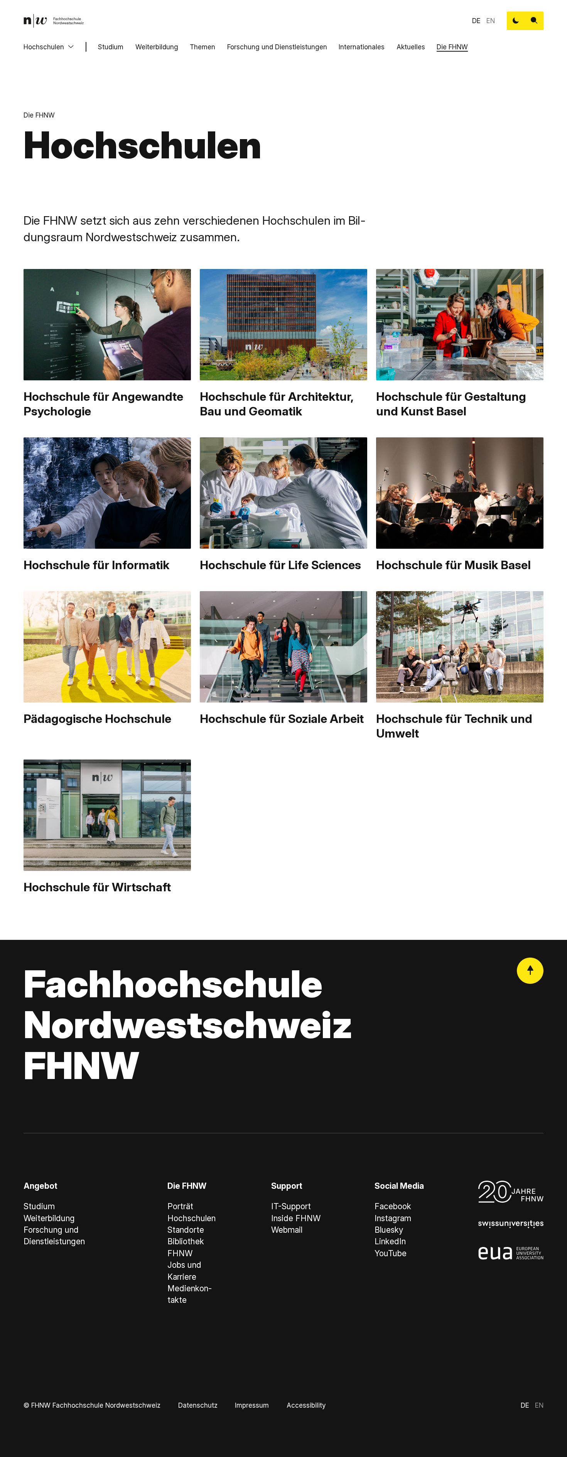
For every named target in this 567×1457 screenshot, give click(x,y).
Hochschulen (44, 47)
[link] (54, 21)
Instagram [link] (393, 1218)
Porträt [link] (180, 1206)
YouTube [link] (391, 1253)
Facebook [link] (393, 1206)
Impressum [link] (252, 1405)
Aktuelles (411, 47)
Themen (202, 47)
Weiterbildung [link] (49, 1218)
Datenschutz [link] (198, 1405)
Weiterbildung (156, 47)
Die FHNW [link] (39, 115)
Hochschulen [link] (191, 1218)
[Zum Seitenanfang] (530, 971)
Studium (110, 47)
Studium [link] (39, 1206)
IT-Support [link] (291, 1206)
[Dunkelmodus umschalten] (516, 21)
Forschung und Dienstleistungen (277, 47)
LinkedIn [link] (390, 1241)
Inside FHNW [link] (296, 1218)
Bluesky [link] (389, 1230)
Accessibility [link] (306, 1405)
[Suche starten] (534, 21)
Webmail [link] (286, 1230)
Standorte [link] (185, 1230)
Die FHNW (452, 47)
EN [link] (490, 21)
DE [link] (476, 21)
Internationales (362, 47)
